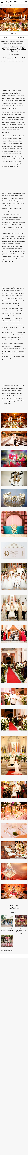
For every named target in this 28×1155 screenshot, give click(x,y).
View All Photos (14, 33)
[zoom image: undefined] (14, 420)
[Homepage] (14, 2)
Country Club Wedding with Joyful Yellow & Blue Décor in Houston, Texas (7, 930)
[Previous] (3, 20)
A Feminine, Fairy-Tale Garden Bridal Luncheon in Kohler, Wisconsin (7, 951)
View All (14, 912)
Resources (7, 37)
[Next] (24, 20)
